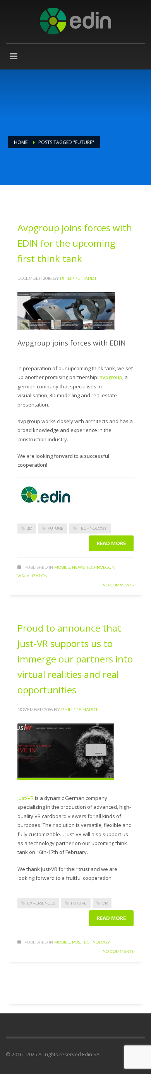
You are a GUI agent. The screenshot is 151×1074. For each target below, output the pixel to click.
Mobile (62, 567)
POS (76, 942)
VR (105, 903)
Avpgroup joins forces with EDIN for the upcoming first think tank (74, 243)
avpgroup (111, 377)
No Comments (118, 585)
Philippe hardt (78, 278)
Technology (100, 567)
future (55, 528)
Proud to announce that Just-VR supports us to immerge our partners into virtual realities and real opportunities (75, 659)
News (78, 567)
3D (29, 528)
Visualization (32, 575)
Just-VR (25, 797)
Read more (111, 543)
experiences (41, 903)
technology (93, 528)
